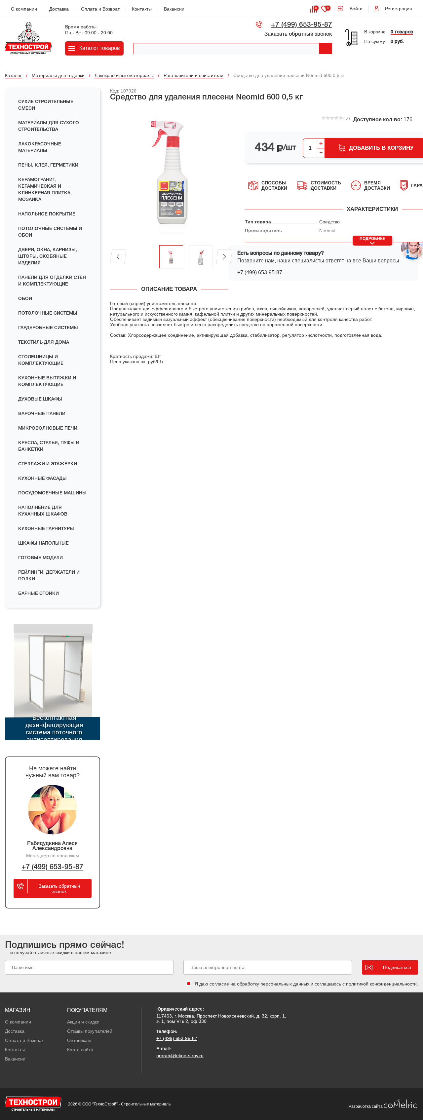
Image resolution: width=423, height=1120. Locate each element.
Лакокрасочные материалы (39, 147)
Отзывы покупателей (89, 1031)
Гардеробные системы (48, 328)
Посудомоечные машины (52, 493)
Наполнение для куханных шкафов (42, 511)
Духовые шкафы (40, 399)
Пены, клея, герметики (48, 165)
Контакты (142, 9)
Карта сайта (80, 1049)
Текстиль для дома (43, 342)
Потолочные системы (47, 313)
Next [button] (224, 257)
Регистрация (398, 8)
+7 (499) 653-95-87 (301, 25)
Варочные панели (41, 414)
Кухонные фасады (42, 479)
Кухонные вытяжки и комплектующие (47, 381)
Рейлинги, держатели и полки (49, 575)
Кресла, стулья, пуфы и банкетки (48, 446)
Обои (25, 299)
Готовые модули (40, 558)
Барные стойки (38, 594)
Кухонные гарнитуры (46, 529)
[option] (171, 174)
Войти (356, 8)
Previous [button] (118, 257)
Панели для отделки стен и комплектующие (52, 281)
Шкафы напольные (43, 543)
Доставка (59, 9)
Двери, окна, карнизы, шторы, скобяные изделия (47, 256)
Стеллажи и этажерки (47, 464)
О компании (24, 9)
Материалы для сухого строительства (48, 126)
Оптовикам (79, 1040)
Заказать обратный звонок (298, 34)
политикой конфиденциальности (381, 983)
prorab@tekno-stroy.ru (180, 1055)
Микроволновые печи (47, 428)
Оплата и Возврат (100, 9)
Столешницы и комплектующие (40, 360)
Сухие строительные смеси (45, 105)
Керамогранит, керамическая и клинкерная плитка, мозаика (45, 190)
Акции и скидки (83, 1021)
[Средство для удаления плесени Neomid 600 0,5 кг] (171, 174)
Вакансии (174, 9)
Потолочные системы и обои (50, 232)
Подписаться (397, 967)
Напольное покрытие (46, 214)
